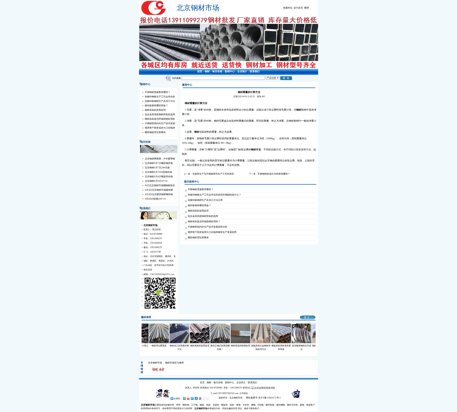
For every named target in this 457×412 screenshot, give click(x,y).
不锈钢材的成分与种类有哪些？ (274, 173)
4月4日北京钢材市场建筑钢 (159, 190)
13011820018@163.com (162, 274)
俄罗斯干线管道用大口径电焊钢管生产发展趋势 (212, 232)
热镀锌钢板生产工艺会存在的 (160, 96)
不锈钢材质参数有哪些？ (157, 92)
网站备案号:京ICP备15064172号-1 (263, 397)
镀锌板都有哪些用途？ (156, 105)
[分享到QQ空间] (184, 398)
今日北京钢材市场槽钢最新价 (160, 185)
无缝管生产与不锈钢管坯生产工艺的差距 (213, 173)
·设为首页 (298, 7)
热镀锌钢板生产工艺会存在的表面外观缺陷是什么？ (214, 194)
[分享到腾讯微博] (192, 398)
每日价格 (217, 71)
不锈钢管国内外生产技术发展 (160, 123)
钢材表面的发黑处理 (155, 110)
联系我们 (255, 71)
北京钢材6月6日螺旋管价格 (159, 176)
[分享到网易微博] (200, 398)
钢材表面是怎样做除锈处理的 (160, 119)
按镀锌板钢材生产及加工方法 (160, 101)
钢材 (207, 71)
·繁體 (306, 7)
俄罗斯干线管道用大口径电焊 (160, 127)
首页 (199, 71)
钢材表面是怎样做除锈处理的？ (204, 221)
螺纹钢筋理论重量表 (155, 132)
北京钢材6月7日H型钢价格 (158, 172)
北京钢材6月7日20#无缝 (157, 167)
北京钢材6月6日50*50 (156, 181)
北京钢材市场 (155, 362)
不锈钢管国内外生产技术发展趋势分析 (207, 226)
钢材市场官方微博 (174, 362)
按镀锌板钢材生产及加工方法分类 (205, 200)
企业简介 (242, 71)
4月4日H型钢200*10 (155, 198)
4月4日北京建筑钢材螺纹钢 (159, 194)
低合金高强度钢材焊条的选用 (160, 114)
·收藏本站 (287, 7)
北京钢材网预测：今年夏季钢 (160, 158)
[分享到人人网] (196, 398)
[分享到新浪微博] (188, 398)
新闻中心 (230, 71)
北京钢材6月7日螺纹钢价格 (159, 163)
